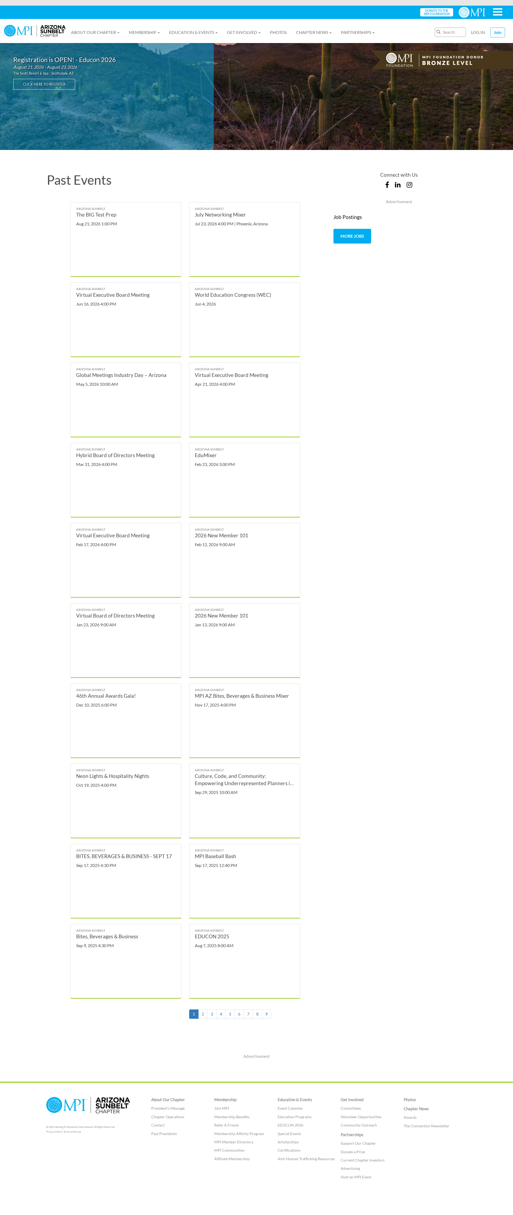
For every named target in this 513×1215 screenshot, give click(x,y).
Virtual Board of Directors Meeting (115, 615)
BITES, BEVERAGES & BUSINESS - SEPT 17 (124, 856)
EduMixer (206, 455)
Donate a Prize (353, 1152)
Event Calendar (290, 1108)
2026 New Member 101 (221, 535)
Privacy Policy (53, 1131)
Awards (410, 1117)
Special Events (289, 1133)
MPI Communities (229, 1150)
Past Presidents (164, 1133)
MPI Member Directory (233, 1142)
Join (498, 32)
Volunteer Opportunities (361, 1116)
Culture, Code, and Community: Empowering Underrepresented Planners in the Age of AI (244, 783)
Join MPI (221, 1108)
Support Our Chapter (358, 1143)
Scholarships (288, 1142)
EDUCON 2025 (212, 936)
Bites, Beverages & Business (107, 936)
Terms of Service (72, 1131)
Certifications (289, 1150)
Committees (351, 1108)
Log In (478, 32)
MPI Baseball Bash (215, 856)
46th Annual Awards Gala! (106, 696)
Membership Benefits (232, 1116)
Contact (158, 1125)
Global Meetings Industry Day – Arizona (121, 375)
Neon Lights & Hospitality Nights (112, 776)
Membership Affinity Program (239, 1133)
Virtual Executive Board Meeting (113, 295)
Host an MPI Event (356, 1177)
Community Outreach (359, 1125)
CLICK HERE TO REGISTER (44, 84)
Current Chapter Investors (362, 1160)
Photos (278, 32)
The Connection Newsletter (426, 1126)
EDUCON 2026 (290, 1125)
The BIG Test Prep (96, 214)
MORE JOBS (352, 235)
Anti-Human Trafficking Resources (306, 1158)
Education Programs (295, 1116)
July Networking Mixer (220, 214)
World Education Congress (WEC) (233, 295)
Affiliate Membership (232, 1158)
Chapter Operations (167, 1116)
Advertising (350, 1168)
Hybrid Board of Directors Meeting (115, 455)
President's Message (168, 1108)
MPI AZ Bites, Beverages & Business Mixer (242, 696)
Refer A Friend (226, 1125)
